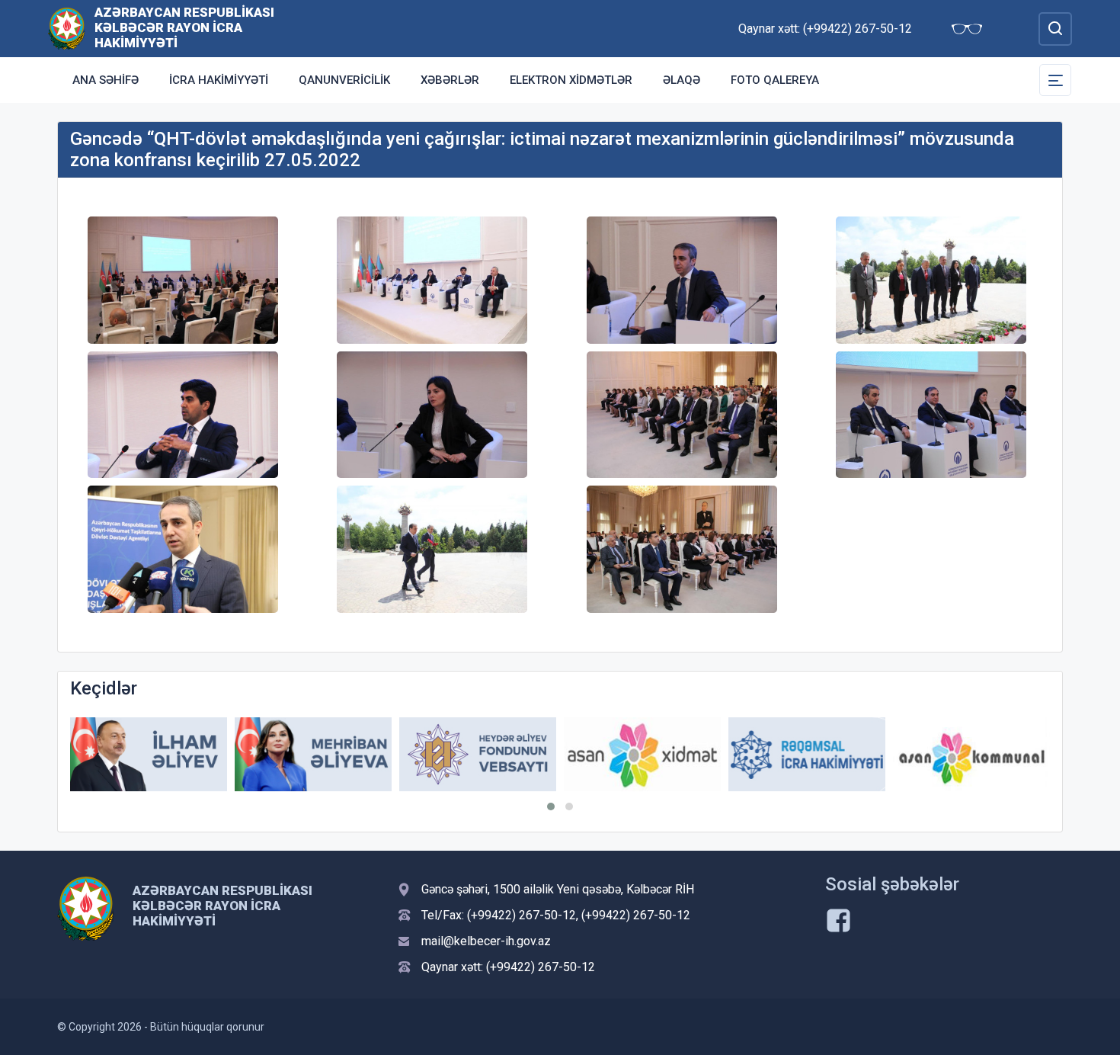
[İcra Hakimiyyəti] (66, 28)
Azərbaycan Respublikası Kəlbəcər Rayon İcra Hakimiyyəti (184, 27)
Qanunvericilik (344, 80)
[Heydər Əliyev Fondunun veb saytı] (477, 754)
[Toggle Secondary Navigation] (1055, 80)
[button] (551, 806)
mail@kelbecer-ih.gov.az (486, 941)
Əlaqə (681, 80)
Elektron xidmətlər (571, 80)
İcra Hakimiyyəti (218, 80)
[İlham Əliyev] (148, 754)
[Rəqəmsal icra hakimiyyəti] (806, 754)
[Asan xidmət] (642, 754)
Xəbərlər (450, 80)
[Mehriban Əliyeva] (313, 754)
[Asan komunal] (971, 754)
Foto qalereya (775, 80)
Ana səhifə (105, 80)
